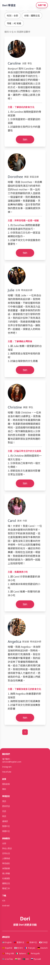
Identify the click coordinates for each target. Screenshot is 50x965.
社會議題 (6, 878)
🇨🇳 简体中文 (32, 942)
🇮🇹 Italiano (21, 953)
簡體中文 (6, 831)
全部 (4, 843)
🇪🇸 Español (7, 948)
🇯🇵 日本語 (43, 942)
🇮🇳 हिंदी (18, 959)
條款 (4, 789)
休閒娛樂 (6, 868)
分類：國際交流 (32, 15)
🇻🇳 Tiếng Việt (8, 953)
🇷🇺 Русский (36, 959)
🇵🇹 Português (34, 953)
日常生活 (6, 853)
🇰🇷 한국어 (18, 948)
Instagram (7, 766)
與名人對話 (7, 848)
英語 (4, 801)
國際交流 (6, 883)
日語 (4, 811)
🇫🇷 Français (30, 948)
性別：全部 (12, 15)
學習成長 (6, 863)
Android (5, 905)
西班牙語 (6, 806)
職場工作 (6, 888)
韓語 (4, 816)
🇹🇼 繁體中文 (19, 942)
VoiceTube (6, 771)
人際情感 (6, 858)
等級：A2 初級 (14, 23)
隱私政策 (6, 784)
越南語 (5, 821)
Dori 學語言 (9, 5)
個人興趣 (6, 873)
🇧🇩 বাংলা (26, 959)
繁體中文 (6, 826)
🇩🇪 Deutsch (43, 948)
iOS (3, 900)
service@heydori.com (11, 761)
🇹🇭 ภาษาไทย (7, 959)
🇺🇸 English (7, 942)
